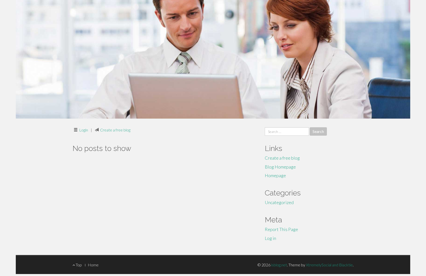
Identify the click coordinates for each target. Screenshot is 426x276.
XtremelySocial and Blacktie (329, 264)
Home (93, 264)
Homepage (275, 175)
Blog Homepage (280, 167)
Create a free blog (115, 129)
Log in (270, 238)
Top (78, 264)
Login (83, 129)
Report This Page (281, 229)
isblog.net (279, 264)
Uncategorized (279, 202)
